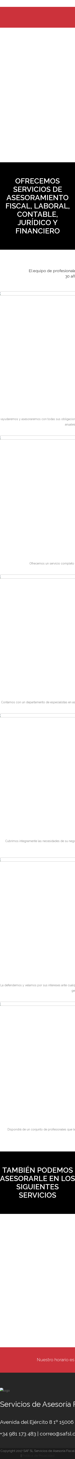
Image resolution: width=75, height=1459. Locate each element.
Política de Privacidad (38, 1456)
